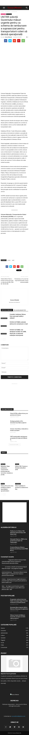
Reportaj (3, 464)
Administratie (4, 318)
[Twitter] (10, 727)
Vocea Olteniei (8, 37)
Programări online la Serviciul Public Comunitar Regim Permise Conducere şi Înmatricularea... (19, 601)
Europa (2, 483)
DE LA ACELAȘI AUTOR (20, 310)
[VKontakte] (18, 727)
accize (8, 260)
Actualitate (7, 11)
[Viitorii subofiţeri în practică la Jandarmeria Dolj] (21, 480)
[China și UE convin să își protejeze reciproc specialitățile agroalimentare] (7, 480)
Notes (3, 586)
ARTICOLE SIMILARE (7, 310)
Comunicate (14, 11)
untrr (13, 260)
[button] (26, 8)
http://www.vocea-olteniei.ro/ (14, 302)
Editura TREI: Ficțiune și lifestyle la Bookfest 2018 (21, 468)
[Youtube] (23, 727)
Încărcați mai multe (14, 444)
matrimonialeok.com (7, 572)
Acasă (2, 11)
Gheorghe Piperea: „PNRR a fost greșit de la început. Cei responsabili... (18, 540)
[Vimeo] (14, 727)
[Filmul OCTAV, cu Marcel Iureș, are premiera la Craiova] (5, 415)
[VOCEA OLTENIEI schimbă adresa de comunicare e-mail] (5, 324)
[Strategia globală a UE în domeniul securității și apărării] (5, 423)
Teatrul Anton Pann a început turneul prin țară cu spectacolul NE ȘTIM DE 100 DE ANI (7, 281)
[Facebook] (5, 727)
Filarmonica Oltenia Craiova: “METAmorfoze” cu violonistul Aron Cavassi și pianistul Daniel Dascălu (14, 573)
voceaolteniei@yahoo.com (18, 716)
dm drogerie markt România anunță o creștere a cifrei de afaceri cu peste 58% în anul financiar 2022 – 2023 (13, 587)
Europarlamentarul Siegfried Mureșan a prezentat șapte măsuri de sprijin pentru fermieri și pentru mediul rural (14, 580)
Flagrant (3, 640)
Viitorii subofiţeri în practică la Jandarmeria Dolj (21, 487)
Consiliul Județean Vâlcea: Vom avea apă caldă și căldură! (18, 316)
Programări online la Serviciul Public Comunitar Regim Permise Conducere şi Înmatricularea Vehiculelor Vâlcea (14, 561)
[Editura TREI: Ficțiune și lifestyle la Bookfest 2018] (21, 460)
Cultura (17, 464)
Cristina (4, 579)
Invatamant (18, 483)
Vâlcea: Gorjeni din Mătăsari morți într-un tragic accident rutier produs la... (17, 616)
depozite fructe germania (8, 673)
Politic (2, 645)
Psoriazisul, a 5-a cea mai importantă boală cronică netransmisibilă (21, 280)
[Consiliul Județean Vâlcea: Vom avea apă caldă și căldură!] (5, 316)
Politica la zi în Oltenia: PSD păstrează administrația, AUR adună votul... (18, 532)
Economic (3, 630)
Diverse (3, 628)
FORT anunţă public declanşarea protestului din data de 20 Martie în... (18, 438)
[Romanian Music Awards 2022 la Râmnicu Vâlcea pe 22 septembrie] (5, 609)
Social (2, 642)
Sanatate (3, 638)
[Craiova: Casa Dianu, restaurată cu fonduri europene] (5, 431)
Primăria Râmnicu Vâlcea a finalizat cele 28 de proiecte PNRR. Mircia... (19, 549)
